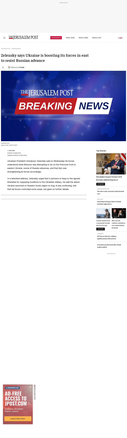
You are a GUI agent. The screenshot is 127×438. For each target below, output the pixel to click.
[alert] (18, 415)
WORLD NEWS (83, 38)
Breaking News (16, 48)
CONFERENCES (56, 38)
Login (120, 38)
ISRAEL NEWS (70, 38)
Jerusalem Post (5, 48)
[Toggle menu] (4, 38)
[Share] (3, 67)
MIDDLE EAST (96, 38)
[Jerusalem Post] (22, 38)
